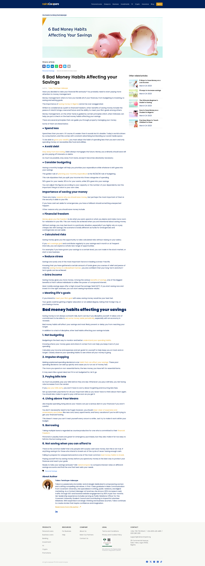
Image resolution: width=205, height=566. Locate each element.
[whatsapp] (56, 66)
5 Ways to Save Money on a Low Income (149, 81)
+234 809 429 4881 (154, 531)
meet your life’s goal (63, 298)
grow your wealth (61, 139)
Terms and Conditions (110, 531)
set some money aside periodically (79, 318)
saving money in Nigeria (68, 104)
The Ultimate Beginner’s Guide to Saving (148, 101)
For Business (66, 531)
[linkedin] (52, 66)
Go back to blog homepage (54, 15)
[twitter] (48, 66)
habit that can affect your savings (94, 362)
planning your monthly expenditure (72, 174)
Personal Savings (48, 71)
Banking (45, 538)
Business (116, 4)
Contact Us (84, 538)
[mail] (60, 66)
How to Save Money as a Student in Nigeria (148, 111)
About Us (83, 531)
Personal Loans (96, 4)
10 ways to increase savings (150, 90)
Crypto (137, 4)
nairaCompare (84, 465)
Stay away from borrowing (53, 152)
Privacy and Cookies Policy (112, 535)
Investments (125, 4)
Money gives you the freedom (54, 219)
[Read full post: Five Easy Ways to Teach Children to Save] (133, 123)
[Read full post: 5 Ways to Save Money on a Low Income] (133, 83)
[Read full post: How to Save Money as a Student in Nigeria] (133, 113)
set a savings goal (54, 243)
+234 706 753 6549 (137, 531)
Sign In (159, 4)
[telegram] (64, 66)
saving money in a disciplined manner (65, 268)
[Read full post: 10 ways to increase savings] (133, 93)
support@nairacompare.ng (140, 537)
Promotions (46, 553)
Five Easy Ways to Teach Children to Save (148, 121)
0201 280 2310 (135, 533)
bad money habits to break (112, 455)
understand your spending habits (97, 340)
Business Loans (47, 535)
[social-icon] (147, 562)
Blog (152, 4)
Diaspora (107, 4)
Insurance (145, 4)
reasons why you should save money (71, 197)
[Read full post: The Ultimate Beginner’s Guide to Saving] (133, 103)
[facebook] (44, 66)
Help (63, 535)
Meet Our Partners (86, 535)
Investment (46, 542)
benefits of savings (98, 280)
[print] (69, 66)
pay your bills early (55, 388)
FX (132, 4)
